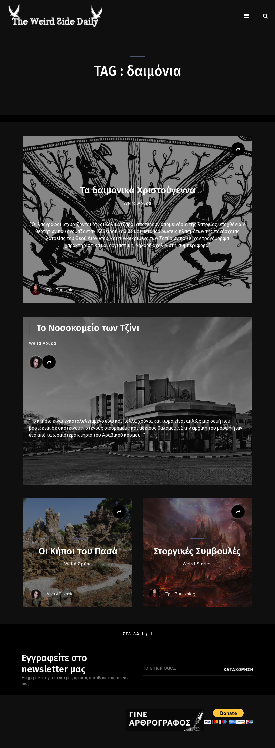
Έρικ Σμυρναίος (61, 290)
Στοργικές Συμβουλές (197, 551)
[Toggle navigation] (246, 16)
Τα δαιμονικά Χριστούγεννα (138, 190)
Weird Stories (197, 564)
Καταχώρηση (238, 669)
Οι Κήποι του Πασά (78, 551)
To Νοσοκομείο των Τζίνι (87, 327)
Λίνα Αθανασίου (61, 594)
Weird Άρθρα (137, 203)
